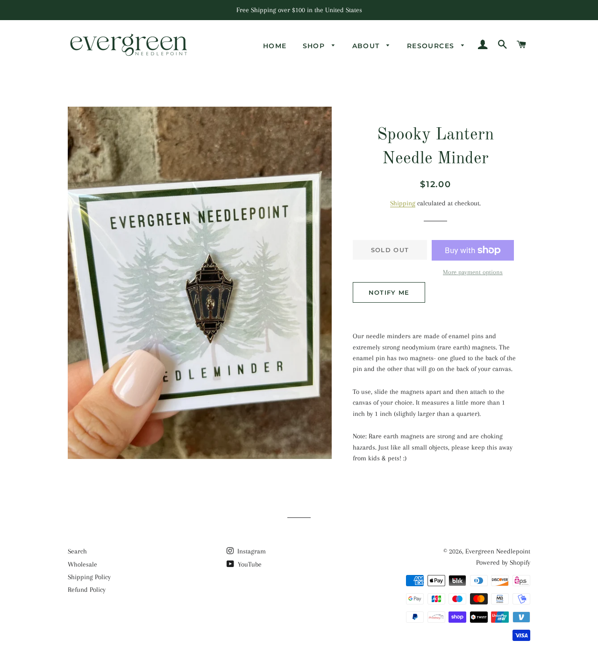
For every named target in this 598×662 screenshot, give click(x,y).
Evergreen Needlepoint (497, 551)
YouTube (249, 564)
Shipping (402, 203)
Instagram (250, 551)
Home (275, 46)
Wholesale (82, 564)
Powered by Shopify (503, 562)
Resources (432, 46)
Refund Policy (87, 589)
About (367, 46)
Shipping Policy (89, 577)
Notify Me (389, 292)
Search (77, 551)
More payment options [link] (473, 272)
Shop (315, 46)
